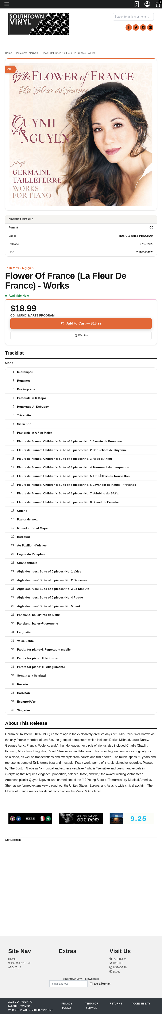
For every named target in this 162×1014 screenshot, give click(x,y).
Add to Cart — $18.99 (83, 323)
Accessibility (141, 1003)
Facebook (119, 959)
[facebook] (128, 27)
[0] (158, 5)
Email (116, 971)
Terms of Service (91, 1005)
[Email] (150, 27)
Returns (116, 1003)
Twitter (118, 963)
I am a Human (101, 983)
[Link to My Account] (147, 5)
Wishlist (83, 335)
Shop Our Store (19, 963)
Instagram (119, 967)
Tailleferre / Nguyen (27, 53)
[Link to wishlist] (137, 5)
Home (8, 53)
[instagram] (143, 27)
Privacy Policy (66, 1005)
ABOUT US (14, 967)
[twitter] (135, 27)
